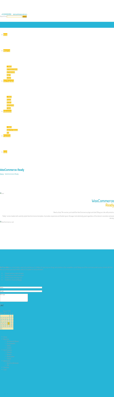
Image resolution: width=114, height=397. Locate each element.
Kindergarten (10, 105)
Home (5, 34)
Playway (9, 100)
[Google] (4, 21)
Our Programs (8, 81)
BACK (9, 67)
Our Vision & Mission (12, 69)
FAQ (8, 133)
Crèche (9, 108)
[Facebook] (2, 21)
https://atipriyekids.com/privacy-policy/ (12, 377)
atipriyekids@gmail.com (20, 14)
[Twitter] (0, 21)
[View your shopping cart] (0, 23)
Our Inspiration (11, 72)
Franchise (6, 135)
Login (5, 151)
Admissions (7, 111)
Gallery (9, 75)
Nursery (9, 103)
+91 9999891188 (6, 14)
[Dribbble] (3, 21)
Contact (9, 78)
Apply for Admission (12, 130)
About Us (6, 50)
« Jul (1, 331)
